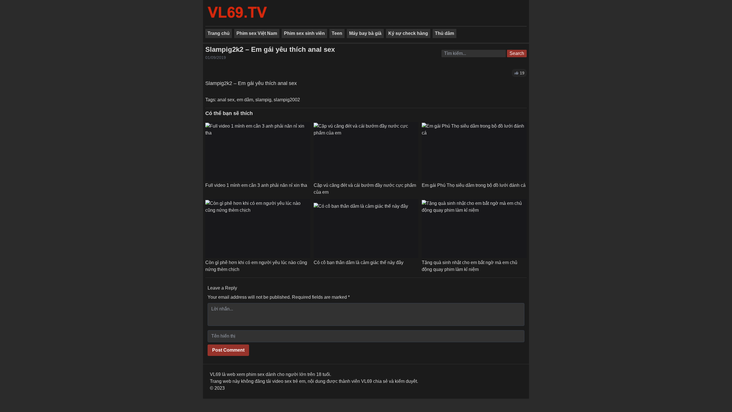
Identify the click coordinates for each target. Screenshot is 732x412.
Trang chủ (219, 33)
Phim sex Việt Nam (256, 33)
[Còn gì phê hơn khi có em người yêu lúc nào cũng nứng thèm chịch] (257, 228)
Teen (337, 33)
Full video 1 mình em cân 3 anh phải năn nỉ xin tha (256, 185)
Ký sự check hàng (408, 33)
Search (517, 53)
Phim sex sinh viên (304, 33)
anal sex (225, 99)
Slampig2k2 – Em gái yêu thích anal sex (270, 49)
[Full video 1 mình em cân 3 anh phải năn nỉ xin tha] (257, 151)
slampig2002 (287, 99)
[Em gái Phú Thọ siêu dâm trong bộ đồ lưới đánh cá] (474, 151)
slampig (263, 99)
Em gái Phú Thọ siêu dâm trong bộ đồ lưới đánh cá (474, 185)
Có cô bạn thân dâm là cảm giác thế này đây (358, 262)
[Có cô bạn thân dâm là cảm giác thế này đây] (361, 228)
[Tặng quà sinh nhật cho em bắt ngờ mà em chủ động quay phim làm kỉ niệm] (474, 228)
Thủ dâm (444, 33)
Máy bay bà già (365, 33)
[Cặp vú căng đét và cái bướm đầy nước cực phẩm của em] (366, 151)
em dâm (245, 99)
